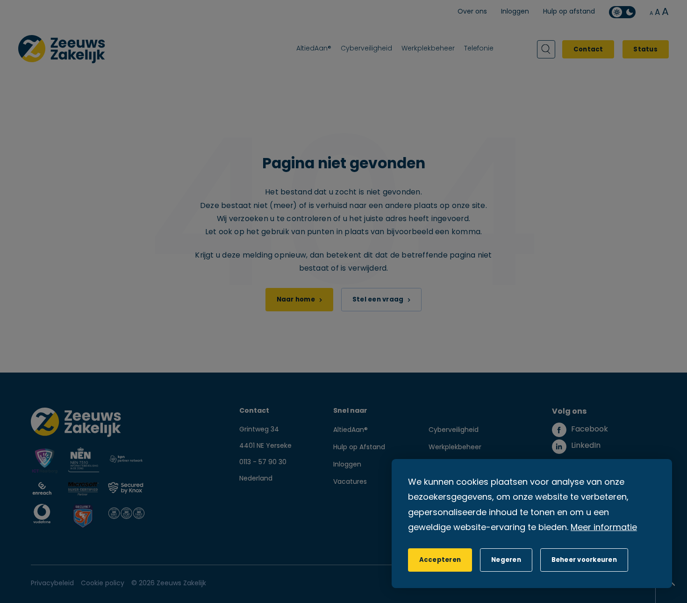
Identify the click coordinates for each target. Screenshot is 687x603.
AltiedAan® (350, 430)
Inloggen (347, 464)
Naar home (296, 300)
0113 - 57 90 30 (262, 462)
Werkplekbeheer (455, 447)
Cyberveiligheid (454, 430)
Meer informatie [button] (604, 528)
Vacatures (350, 482)
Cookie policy (102, 583)
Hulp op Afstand (359, 447)
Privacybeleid (52, 583)
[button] (506, 560)
